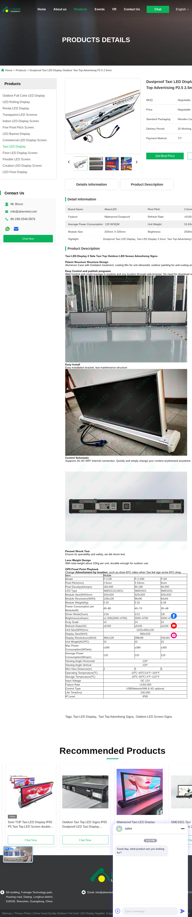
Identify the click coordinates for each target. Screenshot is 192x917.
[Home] (11, 9)
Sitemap (7, 913)
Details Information (91, 184)
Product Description (147, 184)
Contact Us (132, 9)
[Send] (183, 911)
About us (60, 9)
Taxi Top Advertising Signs (116, 716)
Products (80, 9)
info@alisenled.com (23, 211)
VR (114, 9)
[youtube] (173, 625)
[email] (16, 229)
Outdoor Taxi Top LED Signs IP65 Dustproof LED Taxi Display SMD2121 (84, 825)
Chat (157, 9)
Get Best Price (165, 156)
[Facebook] (173, 616)
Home (42, 9)
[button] (25, 800)
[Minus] (182, 828)
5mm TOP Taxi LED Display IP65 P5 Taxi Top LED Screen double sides (30, 825)
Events (100, 9)
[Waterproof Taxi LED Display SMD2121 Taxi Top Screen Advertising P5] (140, 791)
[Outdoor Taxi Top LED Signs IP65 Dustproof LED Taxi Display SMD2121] (85, 791)
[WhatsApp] (7, 229)
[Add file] (117, 911)
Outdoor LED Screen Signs (154, 716)
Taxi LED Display (84, 716)
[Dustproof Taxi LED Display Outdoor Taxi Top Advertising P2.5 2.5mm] (102, 116)
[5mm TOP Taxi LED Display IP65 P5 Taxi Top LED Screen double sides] (31, 791)
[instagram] (173, 635)
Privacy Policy (23, 913)
